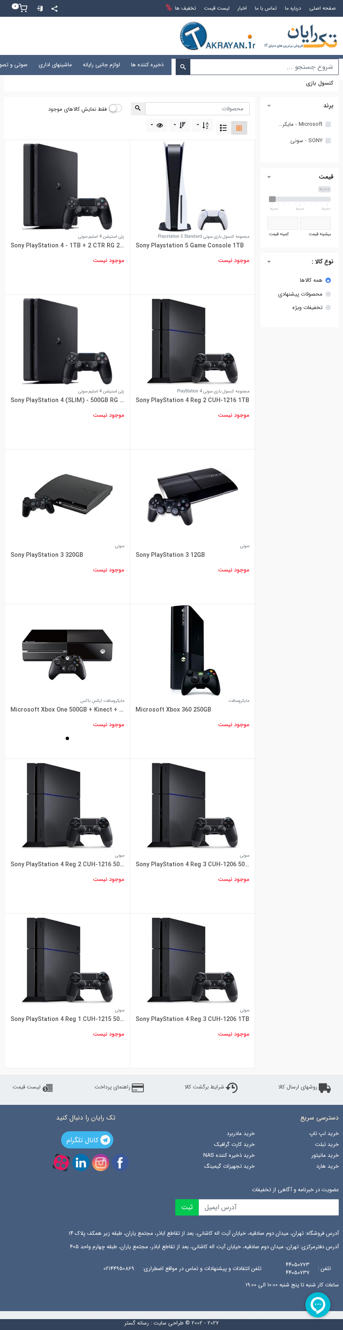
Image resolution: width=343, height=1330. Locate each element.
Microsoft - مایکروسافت (300, 124)
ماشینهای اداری (55, 64)
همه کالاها (311, 280)
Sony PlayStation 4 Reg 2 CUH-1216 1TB (192, 400)
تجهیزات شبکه (190, 64)
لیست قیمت (27, 1087)
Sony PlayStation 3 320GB (46, 555)
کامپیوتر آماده (275, 64)
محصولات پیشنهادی (300, 294)
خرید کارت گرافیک (234, 1144)
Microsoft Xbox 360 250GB (173, 710)
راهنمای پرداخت (113, 1087)
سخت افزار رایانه (319, 64)
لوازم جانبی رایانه (101, 64)
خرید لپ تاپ (324, 1133)
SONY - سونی (306, 141)
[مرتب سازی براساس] (202, 125)
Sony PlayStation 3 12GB (170, 555)
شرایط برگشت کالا (204, 1087)
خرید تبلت (327, 1144)
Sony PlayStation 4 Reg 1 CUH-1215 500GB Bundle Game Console (67, 1019)
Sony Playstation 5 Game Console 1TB (190, 246)
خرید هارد (327, 1166)
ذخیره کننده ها (147, 64)
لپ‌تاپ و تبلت (233, 64)
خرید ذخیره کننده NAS (229, 1155)
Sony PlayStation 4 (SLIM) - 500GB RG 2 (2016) (67, 400)
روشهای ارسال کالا (297, 1087)
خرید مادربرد (241, 1133)
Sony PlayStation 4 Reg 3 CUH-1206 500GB (192, 864)
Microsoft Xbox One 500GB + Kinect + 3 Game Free (67, 710)
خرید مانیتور (325, 1155)
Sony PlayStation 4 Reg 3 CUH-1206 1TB (192, 1019)
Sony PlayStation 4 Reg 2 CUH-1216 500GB (67, 864)
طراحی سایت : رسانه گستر (154, 1323)
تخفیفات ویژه (307, 308)
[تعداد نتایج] (157, 125)
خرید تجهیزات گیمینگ (229, 1166)
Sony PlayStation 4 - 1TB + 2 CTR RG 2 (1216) (67, 246)
